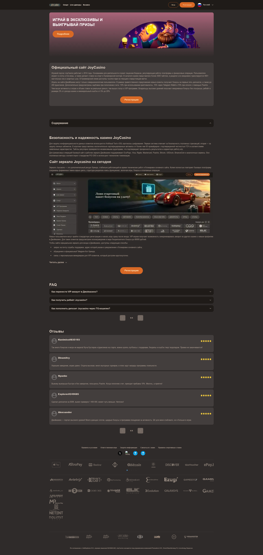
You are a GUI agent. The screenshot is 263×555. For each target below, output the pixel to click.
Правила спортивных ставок (169, 448)
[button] (127, 470)
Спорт (65, 5)
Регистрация (187, 5)
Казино (86, 5)
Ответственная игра (109, 448)
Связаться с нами (147, 448)
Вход (173, 5)
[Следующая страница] (140, 318)
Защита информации (128, 448)
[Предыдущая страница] (122, 318)
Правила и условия (89, 448)
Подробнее (63, 34)
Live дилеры (75, 5)
